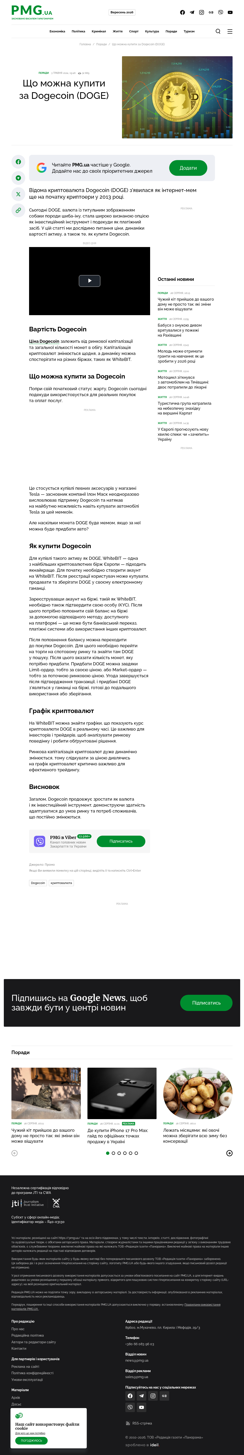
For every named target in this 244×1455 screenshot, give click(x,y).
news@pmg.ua (136, 1360)
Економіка (57, 31)
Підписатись (121, 841)
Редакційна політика (27, 1335)
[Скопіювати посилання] (18, 210)
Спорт (133, 31)
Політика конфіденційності (32, 1373)
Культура (152, 31)
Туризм (189, 31)
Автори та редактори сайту (33, 1342)
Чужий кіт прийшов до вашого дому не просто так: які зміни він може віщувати (186, 304)
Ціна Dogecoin (44, 341)
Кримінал (99, 31)
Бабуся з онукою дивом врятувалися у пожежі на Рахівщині (180, 330)
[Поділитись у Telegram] (18, 178)
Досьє (16, 1404)
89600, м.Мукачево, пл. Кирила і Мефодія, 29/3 (162, 1327)
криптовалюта (61, 883)
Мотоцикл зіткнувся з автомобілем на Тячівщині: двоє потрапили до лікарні (183, 382)
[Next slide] (229, 1153)
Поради (171, 31)
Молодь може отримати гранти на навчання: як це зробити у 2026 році (181, 356)
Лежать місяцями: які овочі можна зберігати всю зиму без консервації (195, 1136)
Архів (15, 1397)
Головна (85, 44)
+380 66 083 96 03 (139, 1344)
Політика (78, 31)
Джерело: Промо (42, 864)
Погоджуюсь (31, 1440)
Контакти (18, 1348)
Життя (117, 31)
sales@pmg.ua (136, 1377)
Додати (188, 168)
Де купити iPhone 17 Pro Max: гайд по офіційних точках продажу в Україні (117, 1136)
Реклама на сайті (25, 1367)
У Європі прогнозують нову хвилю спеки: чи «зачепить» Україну (183, 434)
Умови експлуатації (27, 1380)
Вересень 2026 (122, 12)
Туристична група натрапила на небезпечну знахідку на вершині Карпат (184, 408)
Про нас (18, 1329)
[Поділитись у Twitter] (18, 194)
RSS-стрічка (142, 1423)
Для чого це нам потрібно (30, 1433)
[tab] (107, 1153)
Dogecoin (38, 883)
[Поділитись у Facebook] (18, 162)
